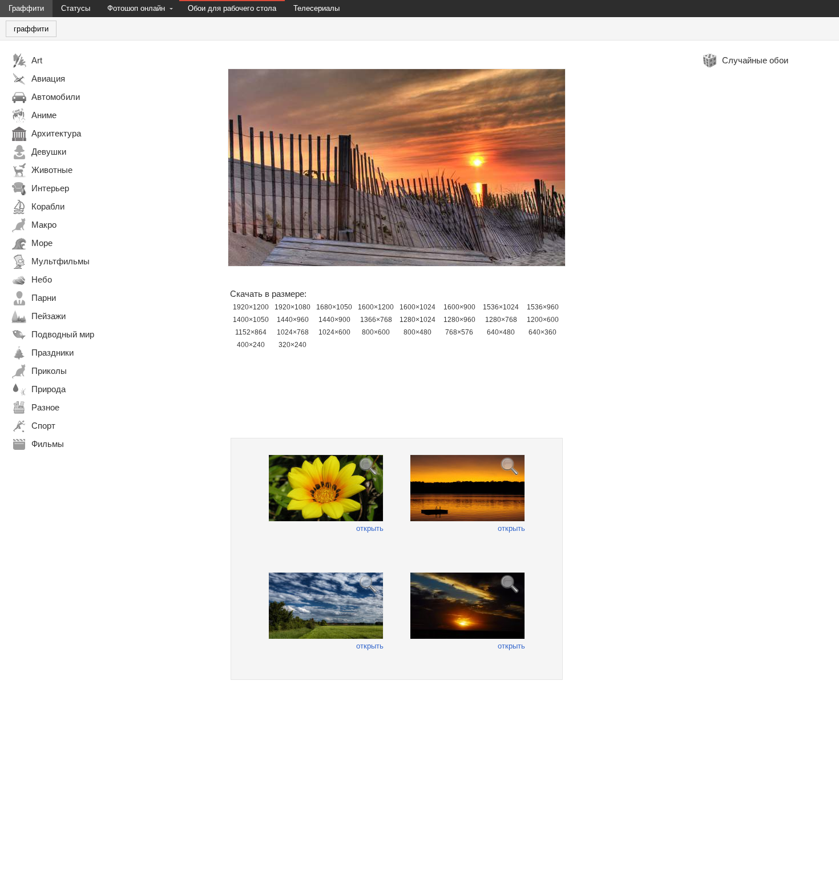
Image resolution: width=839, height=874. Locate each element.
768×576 (459, 332)
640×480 (501, 332)
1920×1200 (251, 307)
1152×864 (251, 332)
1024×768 (293, 332)
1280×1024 (417, 320)
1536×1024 (501, 307)
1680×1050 (334, 307)
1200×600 (543, 320)
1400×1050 (251, 320)
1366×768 (376, 320)
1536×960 (543, 307)
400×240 (251, 345)
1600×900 (459, 307)
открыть (370, 528)
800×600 (376, 332)
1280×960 (459, 320)
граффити (31, 29)
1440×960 (293, 320)
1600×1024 (417, 307)
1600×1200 (376, 307)
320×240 (292, 345)
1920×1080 (292, 307)
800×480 (417, 332)
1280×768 (501, 320)
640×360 (542, 332)
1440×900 (334, 320)
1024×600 (334, 332)
